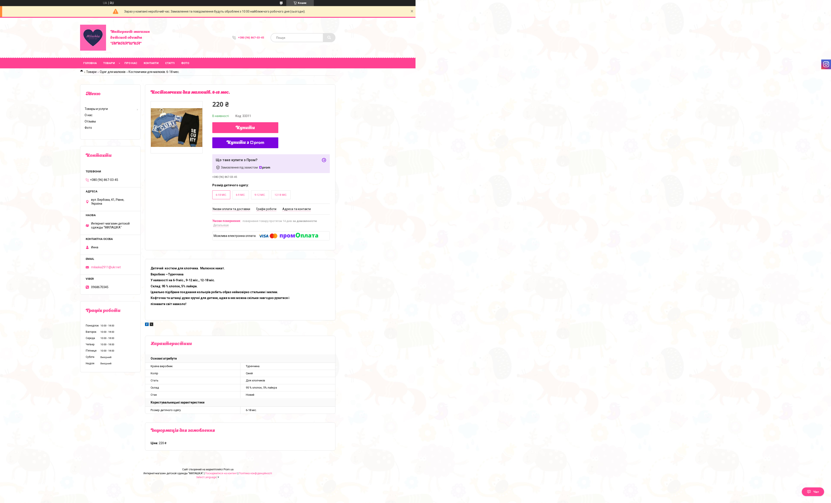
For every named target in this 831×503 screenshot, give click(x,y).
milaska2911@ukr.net (106, 267)
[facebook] (147, 325)
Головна (90, 63)
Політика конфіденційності (255, 473)
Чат (816, 491)
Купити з (238, 143)
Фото (185, 63)
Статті (170, 63)
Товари (109, 63)
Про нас (130, 63)
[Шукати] (329, 37)
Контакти (151, 63)
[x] (151, 325)
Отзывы (90, 121)
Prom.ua (229, 469)
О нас (88, 115)
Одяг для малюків (113, 72)
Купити (245, 128)
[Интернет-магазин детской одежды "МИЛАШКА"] (93, 38)
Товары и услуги (96, 109)
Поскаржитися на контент (221, 473)
